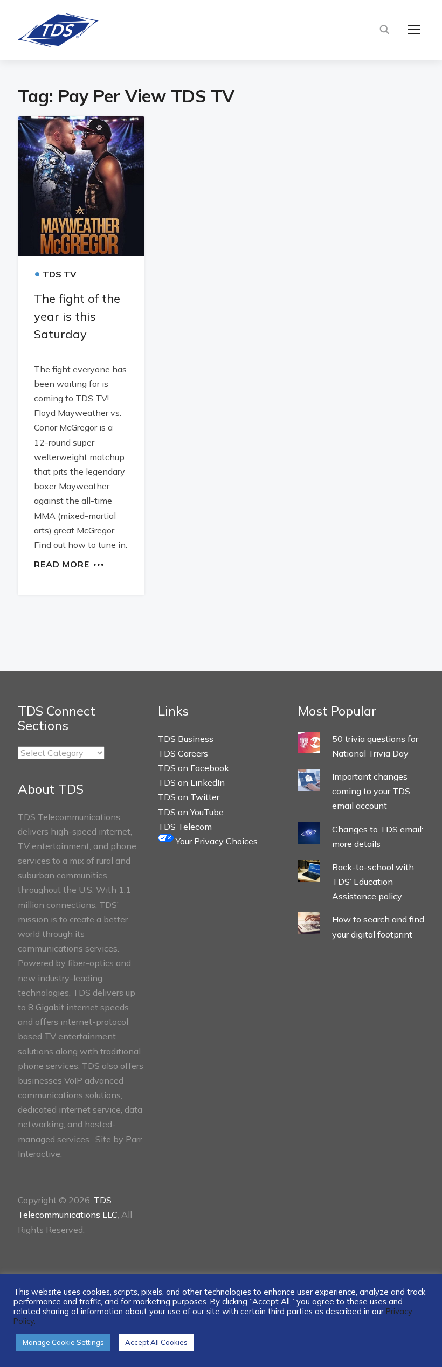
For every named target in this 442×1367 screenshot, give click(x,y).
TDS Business (185, 738)
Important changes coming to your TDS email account (371, 791)
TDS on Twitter (188, 797)
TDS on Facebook (193, 767)
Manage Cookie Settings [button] (63, 1342)
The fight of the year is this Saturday (77, 316)
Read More (61, 563)
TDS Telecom (185, 826)
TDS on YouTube (191, 812)
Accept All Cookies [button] (156, 1342)
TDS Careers (183, 753)
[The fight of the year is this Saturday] (81, 186)
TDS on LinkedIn (191, 782)
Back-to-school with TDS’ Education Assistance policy (373, 881)
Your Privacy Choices (216, 841)
